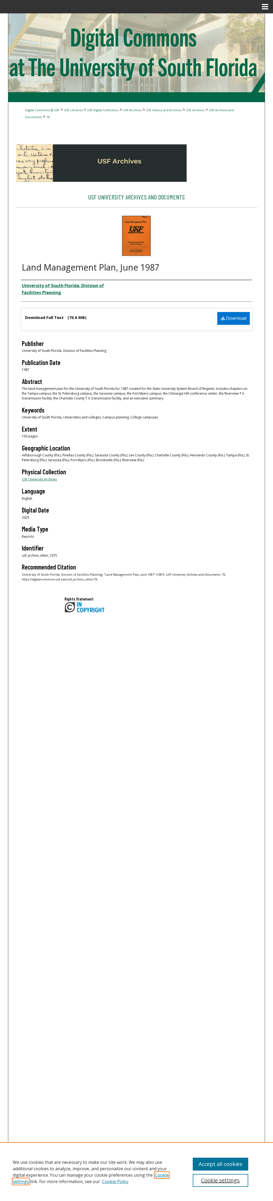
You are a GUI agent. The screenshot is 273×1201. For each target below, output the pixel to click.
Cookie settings (220, 1180)
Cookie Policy (115, 1181)
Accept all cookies (220, 1164)
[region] (136, 1171)
